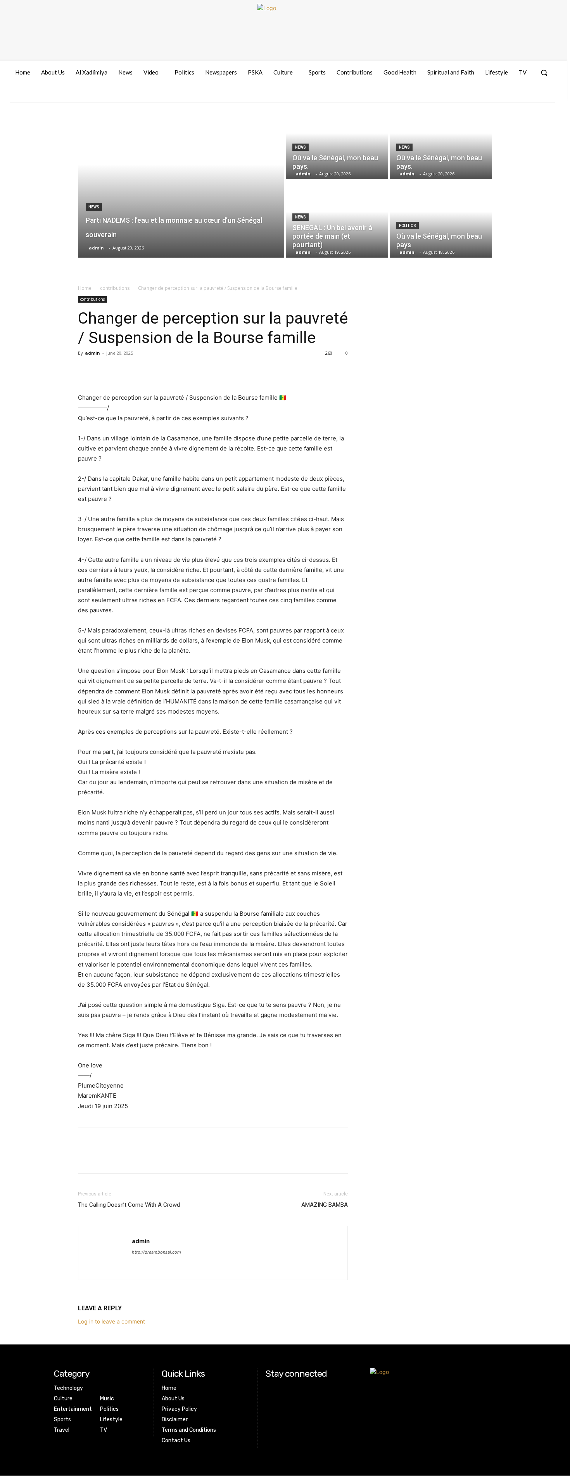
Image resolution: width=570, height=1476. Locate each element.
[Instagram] (520, 95)
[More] (157, 370)
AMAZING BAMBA (324, 1204)
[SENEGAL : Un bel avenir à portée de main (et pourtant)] (337, 219)
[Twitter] (103, 370)
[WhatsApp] (139, 370)
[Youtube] (548, 95)
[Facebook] (505, 95)
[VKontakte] (534, 95)
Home (85, 288)
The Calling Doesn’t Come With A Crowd (129, 1204)
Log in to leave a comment (111, 1321)
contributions (115, 288)
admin (92, 353)
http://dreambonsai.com (156, 1252)
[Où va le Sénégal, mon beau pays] (441, 219)
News (93, 207)
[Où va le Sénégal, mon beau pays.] (337, 140)
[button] (544, 72)
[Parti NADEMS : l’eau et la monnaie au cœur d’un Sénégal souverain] (181, 180)
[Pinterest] (121, 370)
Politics (407, 225)
